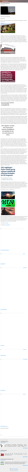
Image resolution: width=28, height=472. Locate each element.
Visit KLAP (2, 345)
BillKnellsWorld (5, 1)
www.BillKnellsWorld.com (4, 441)
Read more (25, 456)
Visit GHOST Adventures (5, 250)
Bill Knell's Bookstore (4, 450)
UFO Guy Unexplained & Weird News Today (7, 459)
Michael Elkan (16, 470)
